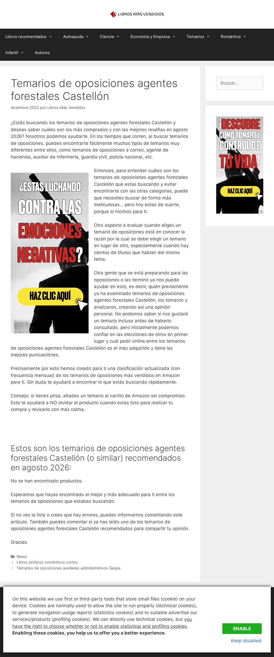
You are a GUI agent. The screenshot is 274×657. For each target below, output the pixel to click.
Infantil (11, 52)
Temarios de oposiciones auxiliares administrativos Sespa (68, 568)
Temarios (195, 36)
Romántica (231, 36)
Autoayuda (73, 36)
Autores (42, 52)
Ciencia (107, 36)
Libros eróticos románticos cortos (47, 562)
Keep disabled (246, 640)
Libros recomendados (26, 36)
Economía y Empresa (150, 36)
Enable (242, 628)
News (22, 556)
